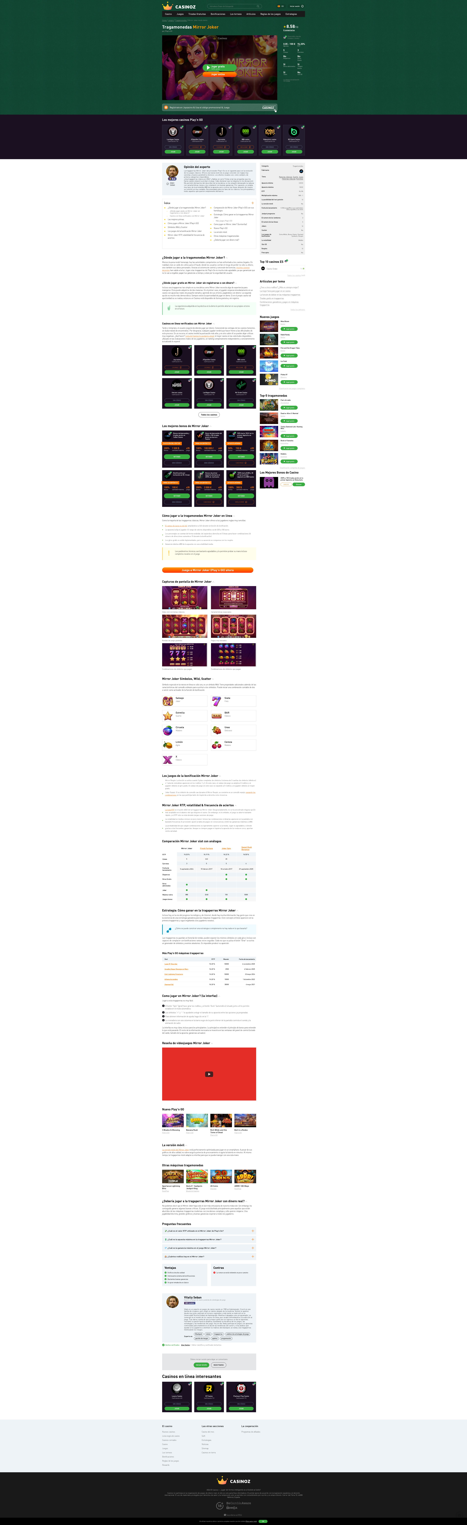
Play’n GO (165, 1133)
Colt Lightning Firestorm (174, 974)
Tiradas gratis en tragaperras (272, 298)
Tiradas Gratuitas (197, 14)
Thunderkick (285, 403)
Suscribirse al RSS (234, 1515)
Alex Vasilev (185, 1345)
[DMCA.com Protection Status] (231, 1508)
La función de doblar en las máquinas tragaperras (280, 294)
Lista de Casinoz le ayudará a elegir (199, 336)
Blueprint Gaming (192, 1191)
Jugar (173, 152)
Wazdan (213, 1189)
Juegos (180, 14)
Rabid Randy (285, 335)
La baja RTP (169, 810)
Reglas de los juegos (270, 14)
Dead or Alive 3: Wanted (289, 413)
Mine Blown (285, 321)
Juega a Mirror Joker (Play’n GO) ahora (208, 570)
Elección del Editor (171, 443)
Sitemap (205, 1448)
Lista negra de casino (171, 1436)
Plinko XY (284, 374)
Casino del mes (208, 1432)
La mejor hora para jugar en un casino (275, 291)
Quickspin (284, 456)
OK (263, 1521)
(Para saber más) (251, 1521)
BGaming (284, 377)
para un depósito (202, 443)
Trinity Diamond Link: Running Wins (291, 427)
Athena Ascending (171, 979)
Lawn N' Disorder (171, 964)
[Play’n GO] (301, 171)
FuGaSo (283, 431)
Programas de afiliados (250, 1432)
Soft (203, 1436)
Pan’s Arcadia (286, 400)
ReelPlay (165, 1191)
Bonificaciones (218, 14)
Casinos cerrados (169, 1440)
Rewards (165, 1465)
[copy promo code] (201, 147)
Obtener (176, 457)
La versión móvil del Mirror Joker (175, 1149)
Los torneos (236, 14)
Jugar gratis (290, 329)
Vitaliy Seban (172, 184)
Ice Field (284, 361)
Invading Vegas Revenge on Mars (176, 969)
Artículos (251, 14)
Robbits (283, 454)
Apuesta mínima (234, 443)
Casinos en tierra (209, 1452)
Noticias (205, 1444)
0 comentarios (289, 30)
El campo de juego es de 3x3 (176, 526)
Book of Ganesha (287, 440)
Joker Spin (226, 848)
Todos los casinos (209, 415)
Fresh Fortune (206, 848)
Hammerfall (169, 984)
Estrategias (291, 14)
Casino (168, 14)
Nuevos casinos (168, 1432)
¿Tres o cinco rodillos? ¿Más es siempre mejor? (279, 287)
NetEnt (283, 324)
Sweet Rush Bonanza (246, 848)
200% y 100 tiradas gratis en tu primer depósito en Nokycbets (292, 479)
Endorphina (284, 443)
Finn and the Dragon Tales (290, 348)
